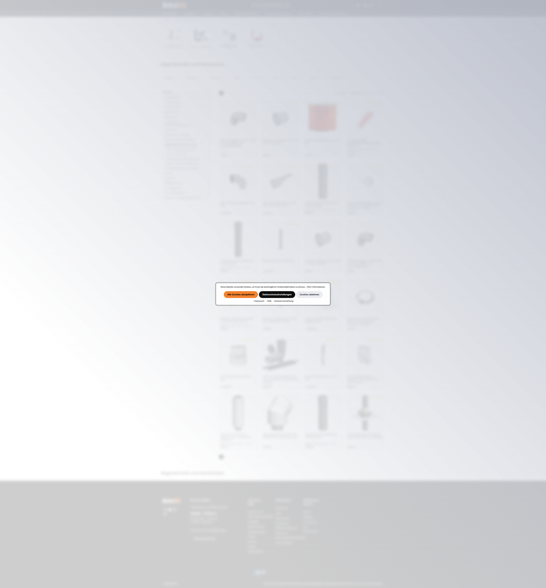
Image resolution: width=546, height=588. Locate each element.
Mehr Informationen (316, 287)
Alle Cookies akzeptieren (240, 294)
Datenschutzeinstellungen (277, 294)
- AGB (269, 301)
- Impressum (259, 301)
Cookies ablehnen (309, 294)
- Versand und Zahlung (283, 301)
